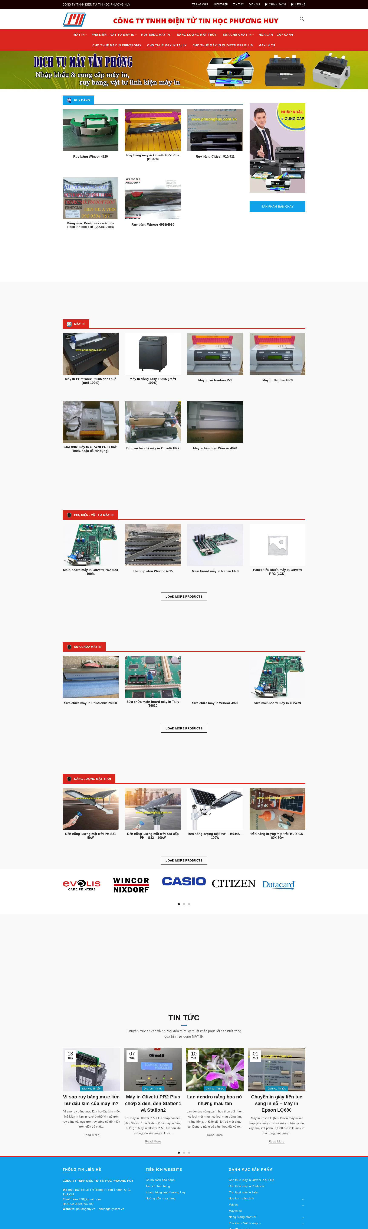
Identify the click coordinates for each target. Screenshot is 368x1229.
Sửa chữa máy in (237, 34)
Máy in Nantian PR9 (277, 380)
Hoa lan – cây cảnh (276, 34)
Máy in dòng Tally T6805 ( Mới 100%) (153, 381)
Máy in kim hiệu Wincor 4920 (215, 448)
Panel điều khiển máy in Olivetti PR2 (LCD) (277, 571)
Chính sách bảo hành (160, 1180)
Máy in (79, 34)
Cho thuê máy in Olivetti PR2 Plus (223, 45)
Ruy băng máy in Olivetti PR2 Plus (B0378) (152, 157)
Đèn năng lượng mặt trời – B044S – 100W (215, 835)
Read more (91, 1141)
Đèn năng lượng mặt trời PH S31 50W (90, 835)
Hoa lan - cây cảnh (241, 1198)
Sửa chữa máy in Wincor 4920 (215, 703)
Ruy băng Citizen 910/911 (215, 156)
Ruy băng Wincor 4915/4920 (152, 224)
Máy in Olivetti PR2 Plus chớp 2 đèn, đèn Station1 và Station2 (91, 1103)
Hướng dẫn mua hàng (160, 1198)
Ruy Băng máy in (155, 34)
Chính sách (277, 4)
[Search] (302, 19)
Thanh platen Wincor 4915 (153, 571)
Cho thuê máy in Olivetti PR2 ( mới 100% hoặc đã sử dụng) (90, 449)
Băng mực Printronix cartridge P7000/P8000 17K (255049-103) (90, 225)
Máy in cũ (267, 45)
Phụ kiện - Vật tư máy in (245, 1223)
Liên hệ (300, 4)
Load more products (183, 596)
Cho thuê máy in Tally (167, 45)
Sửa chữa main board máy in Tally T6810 (152, 703)
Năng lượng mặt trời (196, 34)
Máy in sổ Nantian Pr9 (215, 380)
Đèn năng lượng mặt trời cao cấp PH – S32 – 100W (153, 835)
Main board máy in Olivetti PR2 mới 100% (90, 571)
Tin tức (238, 4)
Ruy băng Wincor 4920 (90, 156)
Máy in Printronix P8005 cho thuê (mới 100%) (90, 381)
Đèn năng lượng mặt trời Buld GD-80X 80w (277, 835)
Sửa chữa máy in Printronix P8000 (90, 703)
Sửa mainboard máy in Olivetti (277, 703)
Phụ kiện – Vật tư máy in (113, 34)
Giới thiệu (221, 4)
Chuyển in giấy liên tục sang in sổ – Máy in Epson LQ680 (215, 1103)
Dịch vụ (254, 4)
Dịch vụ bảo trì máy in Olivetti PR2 (153, 448)
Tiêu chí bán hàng (158, 1186)
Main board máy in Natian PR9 (215, 571)
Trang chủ (200, 4)
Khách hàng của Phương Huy (165, 1192)
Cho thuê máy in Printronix (116, 45)
